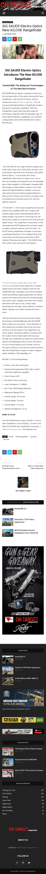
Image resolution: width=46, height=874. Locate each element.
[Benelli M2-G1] (7, 511)
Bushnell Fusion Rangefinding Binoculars (11, 467)
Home (4, 18)
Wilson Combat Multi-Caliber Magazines (36, 467)
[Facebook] (4, 39)
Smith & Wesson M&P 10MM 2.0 (26, 678)
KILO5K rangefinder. (25, 102)
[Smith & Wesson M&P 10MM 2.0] (7, 681)
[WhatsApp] (20, 39)
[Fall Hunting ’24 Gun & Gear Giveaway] (7, 752)
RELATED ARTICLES (14, 502)
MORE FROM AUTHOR (31, 502)
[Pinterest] (15, 39)
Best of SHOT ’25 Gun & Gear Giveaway (29, 770)
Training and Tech (14, 18)
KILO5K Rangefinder (22, 436)
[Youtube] (29, 863)
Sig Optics (33, 436)
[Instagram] (23, 862)
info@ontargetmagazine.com (27, 847)
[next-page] (7, 541)
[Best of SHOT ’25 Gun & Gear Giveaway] (7, 773)
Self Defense (6, 514)
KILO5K (11, 436)
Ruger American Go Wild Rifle (26, 759)
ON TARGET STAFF (10, 34)
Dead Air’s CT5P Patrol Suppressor (28, 667)
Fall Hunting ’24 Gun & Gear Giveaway (28, 749)
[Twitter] (9, 39)
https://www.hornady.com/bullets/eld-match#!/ (16, 709)
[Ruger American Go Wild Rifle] (7, 762)
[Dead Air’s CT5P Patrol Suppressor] (7, 522)
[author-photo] (23, 488)
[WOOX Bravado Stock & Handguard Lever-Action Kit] (7, 533)
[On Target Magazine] (23, 5)
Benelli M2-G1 (21, 509)
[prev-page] (3, 541)
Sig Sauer (6, 439)
